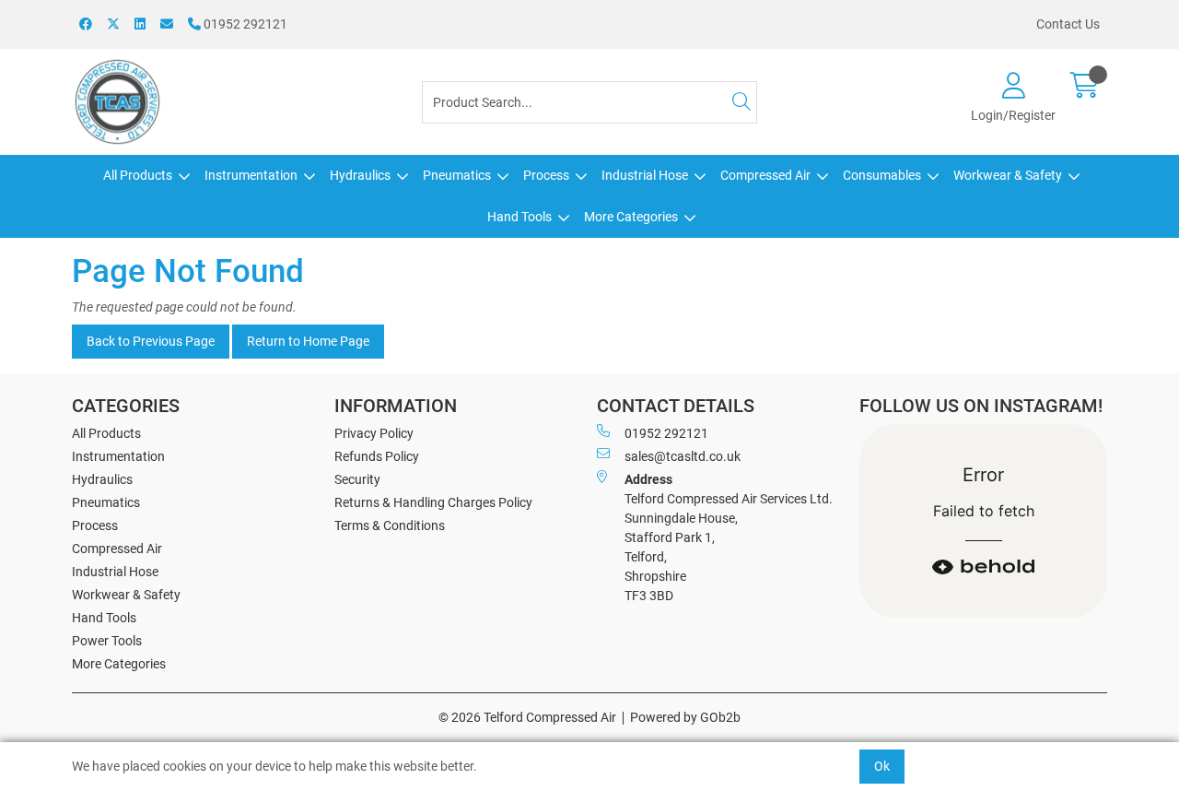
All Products (137, 175)
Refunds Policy (376, 456)
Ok (882, 766)
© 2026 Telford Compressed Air (527, 717)
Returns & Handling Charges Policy (433, 502)
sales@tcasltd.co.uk (683, 456)
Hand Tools (519, 216)
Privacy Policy (374, 433)
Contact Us (1068, 24)
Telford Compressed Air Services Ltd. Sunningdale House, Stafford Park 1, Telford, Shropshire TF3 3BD (729, 537)
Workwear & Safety (1007, 175)
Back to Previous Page (151, 341)
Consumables (882, 175)
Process (546, 175)
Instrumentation (251, 175)
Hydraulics (360, 175)
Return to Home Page (308, 341)
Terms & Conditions (389, 525)
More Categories (631, 216)
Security (357, 479)
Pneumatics (457, 175)
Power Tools (107, 640)
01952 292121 (244, 24)
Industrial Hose (644, 175)
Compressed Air (765, 175)
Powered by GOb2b (685, 717)
